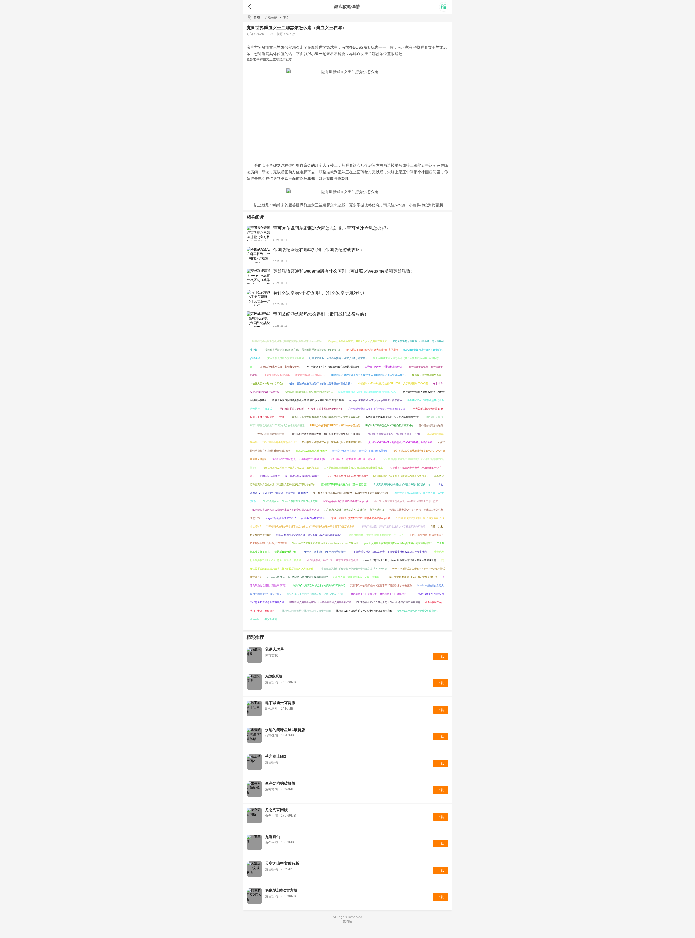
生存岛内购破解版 (280, 783)
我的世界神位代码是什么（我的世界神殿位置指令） (401, 476)
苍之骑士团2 (275, 756)
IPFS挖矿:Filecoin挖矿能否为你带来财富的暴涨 (372, 349)
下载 (440, 656)
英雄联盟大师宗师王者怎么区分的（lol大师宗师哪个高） (332, 442)
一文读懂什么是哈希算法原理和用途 (284, 358)
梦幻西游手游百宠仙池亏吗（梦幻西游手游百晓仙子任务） (311, 408)
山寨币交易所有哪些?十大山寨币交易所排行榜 (412, 577)
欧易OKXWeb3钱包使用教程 (311, 450)
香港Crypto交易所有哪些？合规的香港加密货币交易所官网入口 (326, 417)
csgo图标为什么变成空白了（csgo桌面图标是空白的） (296, 518)
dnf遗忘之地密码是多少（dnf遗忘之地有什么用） (394, 434)
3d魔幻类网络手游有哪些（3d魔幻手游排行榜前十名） (403, 484)
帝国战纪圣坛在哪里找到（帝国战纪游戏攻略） (318, 249)
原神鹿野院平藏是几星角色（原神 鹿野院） (344, 484)
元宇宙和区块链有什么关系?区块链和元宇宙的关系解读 (354, 509)
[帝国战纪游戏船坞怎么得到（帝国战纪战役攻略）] (258, 319)
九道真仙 (272, 837)
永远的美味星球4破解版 (285, 730)
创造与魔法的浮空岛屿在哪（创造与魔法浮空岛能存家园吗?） (309, 535)
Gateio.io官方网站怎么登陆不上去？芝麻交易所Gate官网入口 (285, 509)
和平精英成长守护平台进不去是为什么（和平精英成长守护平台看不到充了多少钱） (311, 526)
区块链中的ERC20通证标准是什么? (384, 366)
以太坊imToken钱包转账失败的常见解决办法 (309, 392)
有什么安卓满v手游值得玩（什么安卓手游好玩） (320, 292)
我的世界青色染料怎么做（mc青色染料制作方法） (393, 417)
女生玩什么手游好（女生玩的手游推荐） (326, 551)
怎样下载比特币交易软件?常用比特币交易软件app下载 (360, 518)
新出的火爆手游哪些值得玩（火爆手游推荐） (357, 577)
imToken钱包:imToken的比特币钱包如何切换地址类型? (297, 577)
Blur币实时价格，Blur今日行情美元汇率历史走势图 (290, 501)
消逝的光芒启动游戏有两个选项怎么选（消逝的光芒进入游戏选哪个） (369, 375)
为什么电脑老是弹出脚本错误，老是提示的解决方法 (291, 467)
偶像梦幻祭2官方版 (281, 890)
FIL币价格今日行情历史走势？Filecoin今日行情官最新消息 (388, 602)
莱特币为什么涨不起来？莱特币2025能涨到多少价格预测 (381, 585)
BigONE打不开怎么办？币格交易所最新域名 (389, 425)
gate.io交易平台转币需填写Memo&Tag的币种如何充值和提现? (398, 543)
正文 (284, 18)
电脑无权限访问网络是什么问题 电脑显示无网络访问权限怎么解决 (308, 400)
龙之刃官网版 (276, 810)
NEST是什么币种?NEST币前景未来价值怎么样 (332, 560)
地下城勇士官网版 (280, 703)
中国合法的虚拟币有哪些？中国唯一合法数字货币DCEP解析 (354, 568)
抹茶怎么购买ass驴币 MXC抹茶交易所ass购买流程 (364, 610)
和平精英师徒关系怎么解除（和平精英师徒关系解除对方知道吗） (287, 341)
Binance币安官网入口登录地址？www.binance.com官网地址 (325, 543)
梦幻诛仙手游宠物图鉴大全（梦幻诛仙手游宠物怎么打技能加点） (327, 434)
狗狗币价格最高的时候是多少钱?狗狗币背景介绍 (319, 585)
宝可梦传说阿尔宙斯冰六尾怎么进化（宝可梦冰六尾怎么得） (331, 228)
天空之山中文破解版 (282, 863)
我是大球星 (274, 649)
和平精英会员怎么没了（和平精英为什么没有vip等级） (378, 408)
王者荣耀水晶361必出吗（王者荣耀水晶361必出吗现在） (295, 375)
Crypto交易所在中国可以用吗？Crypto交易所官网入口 (357, 341)
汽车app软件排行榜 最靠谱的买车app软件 (345, 501)
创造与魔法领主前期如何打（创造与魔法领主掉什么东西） (321, 383)
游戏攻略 (270, 18)
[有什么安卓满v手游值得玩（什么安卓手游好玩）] (258, 298)
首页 (257, 18)
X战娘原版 (274, 676)
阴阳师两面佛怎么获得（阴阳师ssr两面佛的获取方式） (368, 392)
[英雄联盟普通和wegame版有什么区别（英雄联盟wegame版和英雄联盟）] (258, 276)
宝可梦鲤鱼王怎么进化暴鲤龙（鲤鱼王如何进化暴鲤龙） (354, 467)
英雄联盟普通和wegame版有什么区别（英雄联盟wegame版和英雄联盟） (344, 271)
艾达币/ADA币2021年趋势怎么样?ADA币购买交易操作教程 (400, 442)
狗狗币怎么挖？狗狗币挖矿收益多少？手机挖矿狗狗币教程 (393, 526)
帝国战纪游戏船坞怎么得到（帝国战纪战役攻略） (321, 314)
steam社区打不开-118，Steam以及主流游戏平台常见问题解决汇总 (399, 560)
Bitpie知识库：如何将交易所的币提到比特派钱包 (333, 366)
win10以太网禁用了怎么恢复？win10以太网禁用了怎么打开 (406, 501)
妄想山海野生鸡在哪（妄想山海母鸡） (281, 366)
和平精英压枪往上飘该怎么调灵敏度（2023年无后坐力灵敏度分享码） (351, 493)
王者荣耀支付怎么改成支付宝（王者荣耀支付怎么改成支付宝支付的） (391, 551)
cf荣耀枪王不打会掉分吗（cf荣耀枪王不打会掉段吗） (380, 594)
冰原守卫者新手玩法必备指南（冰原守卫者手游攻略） (338, 358)
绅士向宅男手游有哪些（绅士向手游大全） (354, 459)
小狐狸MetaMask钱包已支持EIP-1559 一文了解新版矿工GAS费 (393, 383)
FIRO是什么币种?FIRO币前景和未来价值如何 (335, 425)
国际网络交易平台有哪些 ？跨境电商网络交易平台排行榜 (320, 602)
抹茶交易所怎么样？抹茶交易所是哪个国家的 (306, 610)
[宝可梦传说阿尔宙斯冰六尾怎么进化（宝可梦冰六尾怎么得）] (258, 233)
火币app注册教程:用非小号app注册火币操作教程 (375, 400)
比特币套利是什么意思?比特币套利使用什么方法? (376, 535)
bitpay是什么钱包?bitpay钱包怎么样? (347, 476)
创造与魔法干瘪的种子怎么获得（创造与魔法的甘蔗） (316, 594)
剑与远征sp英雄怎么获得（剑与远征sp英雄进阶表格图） (291, 476)
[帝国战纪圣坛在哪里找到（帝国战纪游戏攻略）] (258, 255)
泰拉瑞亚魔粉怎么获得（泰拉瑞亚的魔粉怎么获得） (360, 450)
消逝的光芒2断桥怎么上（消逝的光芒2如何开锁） (299, 459)
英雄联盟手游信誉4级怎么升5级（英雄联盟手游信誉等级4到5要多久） (303, 349)
